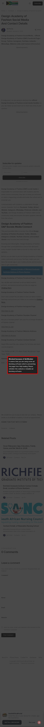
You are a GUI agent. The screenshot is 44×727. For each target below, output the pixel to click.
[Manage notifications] (39, 722)
